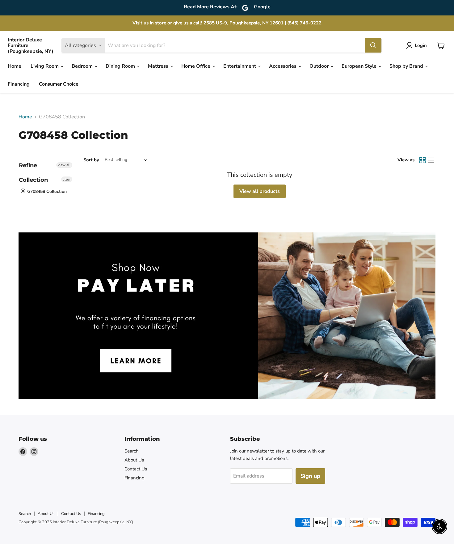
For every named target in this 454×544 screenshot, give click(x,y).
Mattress (159, 66)
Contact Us (135, 469)
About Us (134, 460)
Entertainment (240, 66)
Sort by (91, 160)
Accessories (283, 66)
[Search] (373, 45)
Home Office (196, 66)
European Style (360, 66)
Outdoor (319, 66)
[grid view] (422, 160)
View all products (259, 191)
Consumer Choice (58, 84)
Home (14, 66)
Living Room (45, 66)
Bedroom (83, 66)
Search (131, 451)
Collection (33, 179)
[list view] (431, 160)
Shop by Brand (406, 66)
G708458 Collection (46, 191)
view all (64, 165)
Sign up (310, 476)
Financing (19, 84)
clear (67, 179)
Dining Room (121, 66)
